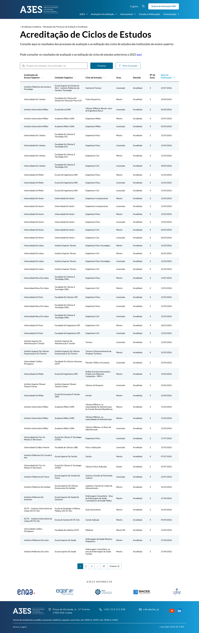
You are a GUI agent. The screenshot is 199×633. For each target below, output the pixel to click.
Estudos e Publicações (149, 14)
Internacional (126, 14)
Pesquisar (101, 66)
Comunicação (169, 14)
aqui (139, 54)
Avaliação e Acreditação (102, 14)
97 (104, 566)
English (134, 6)
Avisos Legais (20, 627)
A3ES (82, 14)
